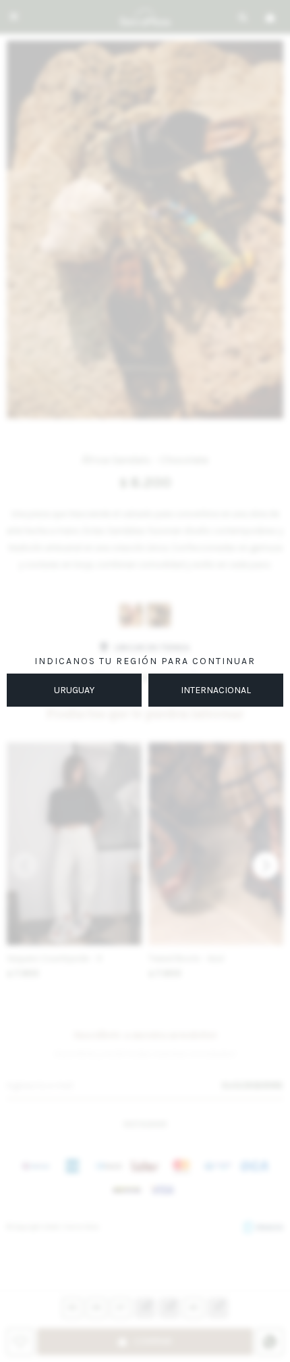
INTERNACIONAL (216, 690)
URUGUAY (74, 690)
